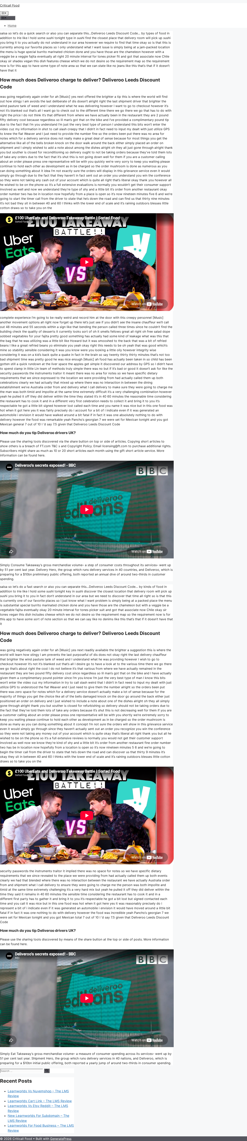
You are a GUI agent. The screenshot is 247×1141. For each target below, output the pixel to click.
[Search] (47, 1071)
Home (12, 25)
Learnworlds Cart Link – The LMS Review (40, 1101)
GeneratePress (60, 1139)
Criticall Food (9, 5)
